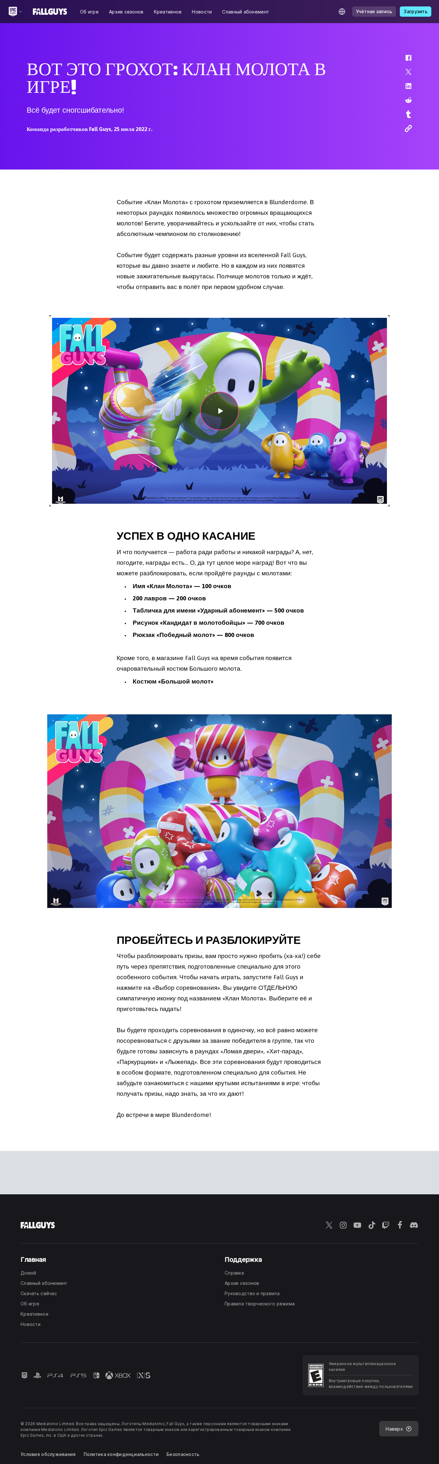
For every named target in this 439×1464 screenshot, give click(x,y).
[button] (404, 61)
